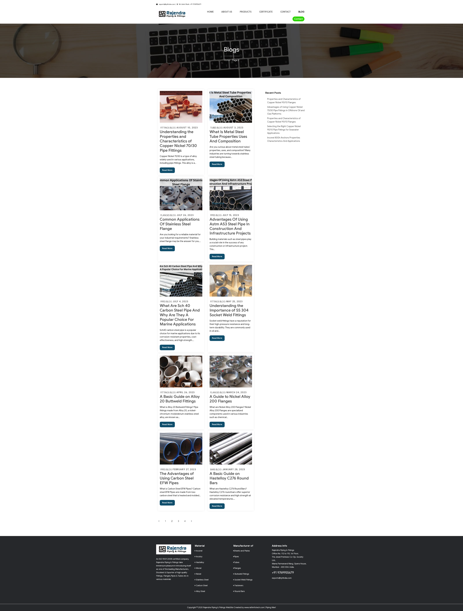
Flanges (237, 568)
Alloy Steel (200, 591)
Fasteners (238, 585)
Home (210, 11)
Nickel (198, 574)
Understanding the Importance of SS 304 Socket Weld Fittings (229, 310)
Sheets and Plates (242, 551)
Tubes (236, 562)
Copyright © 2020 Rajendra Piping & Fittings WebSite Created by (215, 607)
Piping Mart (271, 607)
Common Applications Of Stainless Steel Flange (180, 224)
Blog (301, 11)
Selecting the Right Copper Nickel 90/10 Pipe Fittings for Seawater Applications (284, 129)
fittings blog (168, 127)
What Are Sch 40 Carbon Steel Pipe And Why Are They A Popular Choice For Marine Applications (180, 315)
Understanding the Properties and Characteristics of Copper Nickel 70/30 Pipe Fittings (178, 141)
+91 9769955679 (283, 572)
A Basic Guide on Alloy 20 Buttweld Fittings (180, 399)
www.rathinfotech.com (254, 607)
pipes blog (216, 215)
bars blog (216, 469)
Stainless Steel (201, 580)
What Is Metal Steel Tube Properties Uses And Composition (228, 136)
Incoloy (198, 556)
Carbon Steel (201, 585)
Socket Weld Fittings (243, 580)
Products (246, 11)
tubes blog (216, 127)
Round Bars (239, 591)
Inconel (198, 551)
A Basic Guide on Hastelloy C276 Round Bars (229, 478)
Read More (168, 171)
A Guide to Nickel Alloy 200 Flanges (230, 399)
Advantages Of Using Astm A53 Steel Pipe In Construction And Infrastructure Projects (230, 226)
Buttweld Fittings (241, 574)
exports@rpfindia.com (282, 578)
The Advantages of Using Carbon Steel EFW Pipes (177, 478)
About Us (226, 11)
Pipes (236, 556)
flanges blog (168, 215)
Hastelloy (199, 562)
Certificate (266, 11)
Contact (285, 11)
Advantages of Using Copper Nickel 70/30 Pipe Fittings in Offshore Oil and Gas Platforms (286, 110)
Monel (198, 568)
